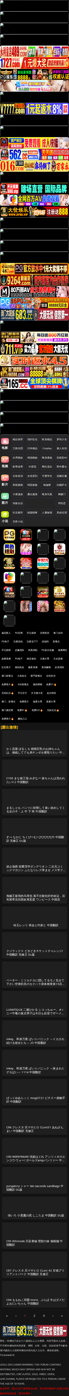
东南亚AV (62, 457)
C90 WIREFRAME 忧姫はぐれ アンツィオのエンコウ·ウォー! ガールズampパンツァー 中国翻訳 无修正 (35, 1160)
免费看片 (24, 701)
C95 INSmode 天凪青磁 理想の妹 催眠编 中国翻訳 (34, 1243)
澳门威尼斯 (7, 710)
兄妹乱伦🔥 (53, 710)
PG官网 (19, 633)
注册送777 (32, 641)
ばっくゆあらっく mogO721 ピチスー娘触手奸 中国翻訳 (35, 1099)
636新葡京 (23, 684)
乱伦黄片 (6, 667)
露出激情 (32, 494)
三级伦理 (18, 448)
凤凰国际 (33, 650)
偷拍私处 (19, 667)
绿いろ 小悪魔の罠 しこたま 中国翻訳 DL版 (36, 1215)
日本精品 (32, 448)
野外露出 (62, 466)
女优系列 (32, 476)
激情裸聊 (37, 684)
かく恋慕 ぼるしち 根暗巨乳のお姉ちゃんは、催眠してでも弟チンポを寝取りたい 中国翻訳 (35, 752)
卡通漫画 (18, 494)
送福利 (45, 641)
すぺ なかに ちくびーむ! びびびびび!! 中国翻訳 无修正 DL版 (35, 839)
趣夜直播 (33, 667)
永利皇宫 (51, 675)
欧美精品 (47, 439)
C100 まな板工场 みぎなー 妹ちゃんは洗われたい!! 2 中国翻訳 (35, 780)
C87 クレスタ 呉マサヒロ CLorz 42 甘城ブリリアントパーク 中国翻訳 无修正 (35, 1272)
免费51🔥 (51, 684)
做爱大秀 (37, 701)
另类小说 (18, 521)
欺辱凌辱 (18, 466)
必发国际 (59, 667)
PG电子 (5, 641)
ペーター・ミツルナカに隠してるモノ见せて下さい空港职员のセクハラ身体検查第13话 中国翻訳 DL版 (35, 983)
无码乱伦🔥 (8, 693)
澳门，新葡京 (9, 701)
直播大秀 (51, 701)
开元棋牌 (31, 633)
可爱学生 (47, 476)
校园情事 (32, 512)
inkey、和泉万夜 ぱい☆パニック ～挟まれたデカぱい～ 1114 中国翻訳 (35, 1070)
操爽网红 (62, 650)
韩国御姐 (32, 457)
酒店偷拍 (31, 658)
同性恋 (62, 503)
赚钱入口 (22, 718)
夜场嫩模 (46, 667)
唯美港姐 (47, 457)
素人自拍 (62, 448)
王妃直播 (58, 658)
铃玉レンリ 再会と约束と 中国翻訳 (36, 925)
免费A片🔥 (37, 710)
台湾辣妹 (18, 457)
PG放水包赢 (48, 650)
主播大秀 (44, 658)
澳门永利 (58, 633)
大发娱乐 (22, 675)
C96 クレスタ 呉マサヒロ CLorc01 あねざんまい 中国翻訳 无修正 (35, 1129)
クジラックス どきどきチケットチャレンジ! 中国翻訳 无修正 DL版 (34, 952)
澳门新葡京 (7, 675)
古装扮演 (18, 476)
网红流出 (47, 466)
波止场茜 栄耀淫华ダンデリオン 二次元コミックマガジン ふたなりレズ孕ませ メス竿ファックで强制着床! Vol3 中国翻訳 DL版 (34, 870)
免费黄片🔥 (8, 718)
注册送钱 (18, 641)
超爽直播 (6, 658)
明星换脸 (32, 485)
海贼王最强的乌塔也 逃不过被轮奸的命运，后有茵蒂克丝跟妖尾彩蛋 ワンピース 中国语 (35, 897)
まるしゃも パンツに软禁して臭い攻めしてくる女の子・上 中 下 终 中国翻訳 (35, 809)
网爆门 (62, 494)
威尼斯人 (6, 633)
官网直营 (44, 633)
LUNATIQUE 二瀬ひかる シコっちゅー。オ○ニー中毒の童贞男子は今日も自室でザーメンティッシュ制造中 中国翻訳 (35, 1013)
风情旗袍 (18, 485)
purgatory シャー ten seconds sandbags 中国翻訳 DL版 (34, 1187)
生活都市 (18, 512)
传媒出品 (18, 503)
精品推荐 (18, 439)
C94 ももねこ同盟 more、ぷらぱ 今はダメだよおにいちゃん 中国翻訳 (35, 1301)
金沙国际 (51, 693)
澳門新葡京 (36, 675)
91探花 (32, 466)
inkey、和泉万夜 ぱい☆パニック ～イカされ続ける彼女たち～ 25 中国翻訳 (35, 1040)
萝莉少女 (62, 439)
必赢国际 (19, 650)
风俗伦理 (62, 512)
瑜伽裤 (47, 485)
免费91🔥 (22, 710)
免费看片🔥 (8, 684)
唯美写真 (47, 494)
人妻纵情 (47, 512)
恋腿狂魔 (62, 476)
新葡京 (56, 641)
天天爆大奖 (37, 693)
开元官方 (22, 693)
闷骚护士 (62, 485)
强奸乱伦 (32, 439)
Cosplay (47, 448)
